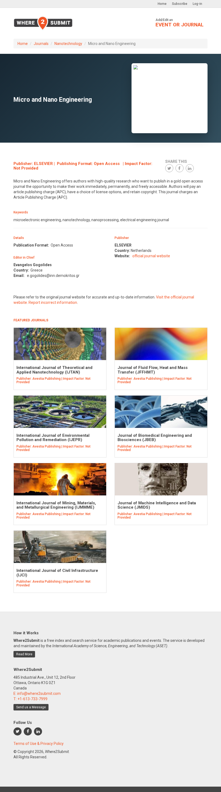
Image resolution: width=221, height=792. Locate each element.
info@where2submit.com (39, 693)
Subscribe (179, 4)
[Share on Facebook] (179, 168)
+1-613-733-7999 (32, 699)
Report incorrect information (53, 302)
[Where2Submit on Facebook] (28, 731)
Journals (41, 43)
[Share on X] (169, 168)
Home (162, 4)
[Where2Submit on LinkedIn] (38, 731)
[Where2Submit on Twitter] (17, 731)
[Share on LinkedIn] (190, 168)
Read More (24, 654)
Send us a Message (31, 707)
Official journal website (151, 256)
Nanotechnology (68, 43)
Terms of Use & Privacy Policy (38, 743)
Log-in (197, 4)
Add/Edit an (179, 23)
